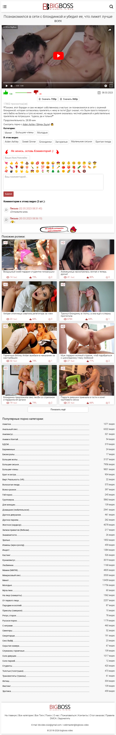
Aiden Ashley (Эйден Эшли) (36, 124)
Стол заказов (97, 715)
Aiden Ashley (12, 141)
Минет (8, 132)
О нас (56, 715)
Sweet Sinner (29, 141)
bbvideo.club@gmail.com (49, 725)
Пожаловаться (68, 715)
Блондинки (45, 141)
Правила (109, 715)
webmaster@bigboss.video (76, 725)
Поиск (48, 715)
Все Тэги (39, 715)
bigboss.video (66, 730)
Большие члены (25, 132)
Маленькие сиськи (81, 141)
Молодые (42, 132)
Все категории (25, 715)
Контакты (83, 715)
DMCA (53, 718)
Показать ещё (58, 409)
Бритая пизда (103, 141)
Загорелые (61, 141)
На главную (11, 715)
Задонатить (64, 718)
